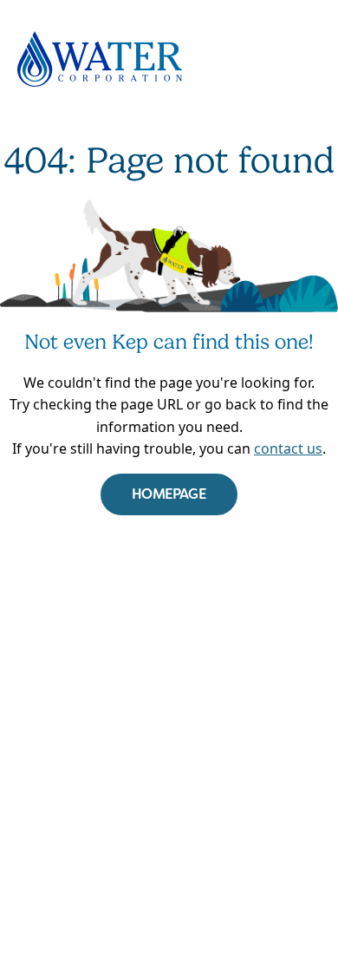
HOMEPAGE (169, 494)
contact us (288, 448)
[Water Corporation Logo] (169, 59)
